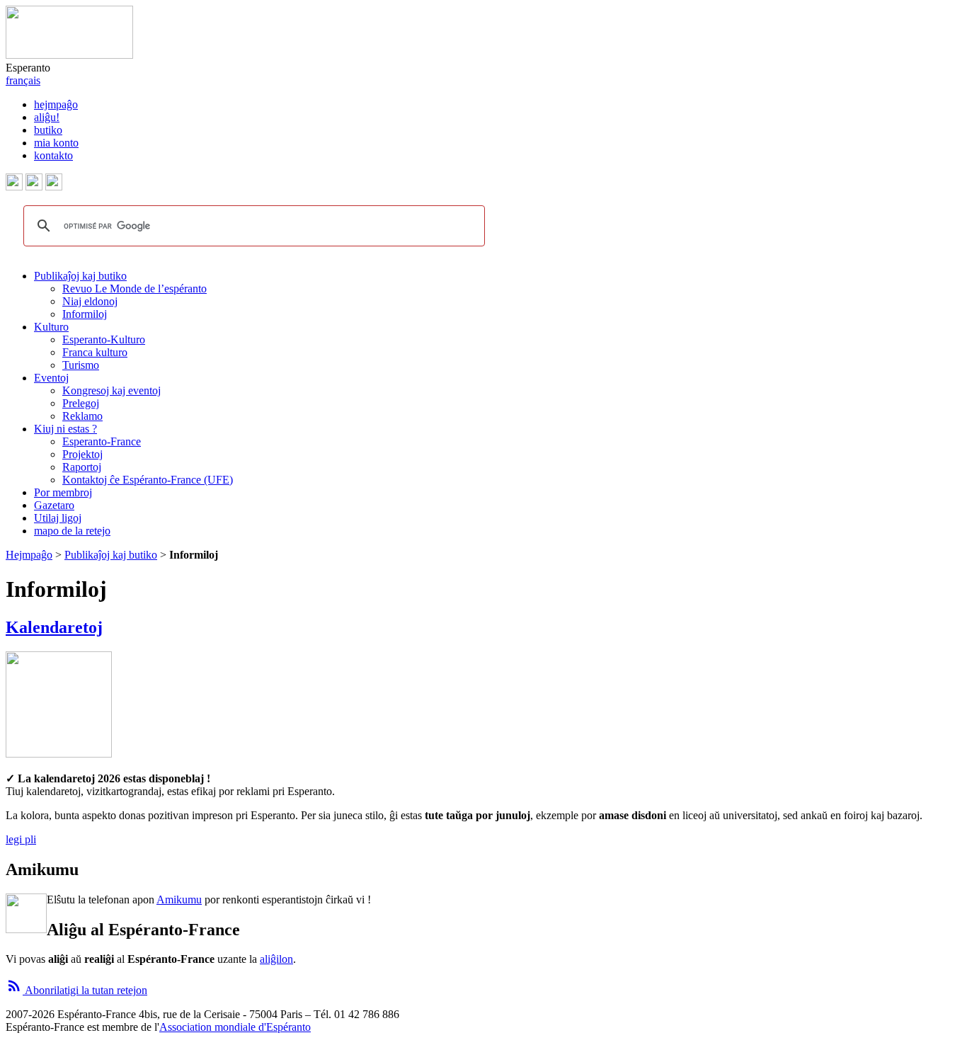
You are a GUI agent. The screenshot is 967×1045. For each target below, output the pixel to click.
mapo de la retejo (72, 531)
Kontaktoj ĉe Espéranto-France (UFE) (147, 480)
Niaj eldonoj (90, 301)
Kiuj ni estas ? (65, 429)
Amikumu (179, 899)
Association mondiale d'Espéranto (235, 1027)
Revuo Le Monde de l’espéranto (134, 288)
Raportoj (81, 467)
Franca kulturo (94, 352)
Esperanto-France (101, 441)
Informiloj (84, 314)
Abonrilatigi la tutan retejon (76, 990)
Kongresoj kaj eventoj (111, 390)
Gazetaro (54, 505)
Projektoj (82, 454)
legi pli (21, 839)
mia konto (56, 143)
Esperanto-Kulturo (103, 339)
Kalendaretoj (54, 627)
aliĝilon (276, 959)
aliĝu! (46, 117)
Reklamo (82, 416)
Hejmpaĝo (29, 555)
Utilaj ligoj (57, 518)
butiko (48, 130)
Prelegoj (80, 403)
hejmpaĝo (56, 104)
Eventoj (51, 378)
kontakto (53, 155)
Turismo (80, 365)
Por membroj (63, 492)
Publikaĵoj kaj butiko (80, 276)
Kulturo (51, 327)
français (23, 80)
